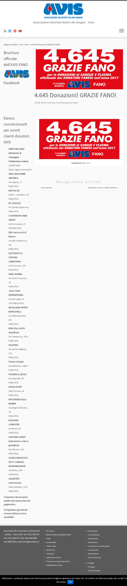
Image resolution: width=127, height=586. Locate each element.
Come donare (93, 538)
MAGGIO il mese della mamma (104, 187)
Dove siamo (50, 550)
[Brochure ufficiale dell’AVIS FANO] (17, 73)
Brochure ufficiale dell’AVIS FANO (58, 535)
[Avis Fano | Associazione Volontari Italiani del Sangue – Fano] (63, 10)
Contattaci (50, 554)
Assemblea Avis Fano (54, 565)
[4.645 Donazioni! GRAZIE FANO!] (78, 68)
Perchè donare (93, 554)
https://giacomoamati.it (20, 169)
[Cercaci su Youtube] (21, 31)
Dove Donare (92, 542)
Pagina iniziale (10, 44)
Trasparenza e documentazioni (58, 561)
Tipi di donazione (94, 557)
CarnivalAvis (45, 187)
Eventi (59, 102)
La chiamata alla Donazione (98, 546)
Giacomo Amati (71, 102)
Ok (70, 582)
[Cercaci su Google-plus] (16, 31)
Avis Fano (24, 44)
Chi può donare (94, 535)
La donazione (92, 531)
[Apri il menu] (121, 30)
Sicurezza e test (94, 570)
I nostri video (51, 546)
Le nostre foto (51, 542)
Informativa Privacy (53, 557)
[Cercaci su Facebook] (11, 31)
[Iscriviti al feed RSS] (6, 31)
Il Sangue (90, 563)
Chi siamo (50, 531)
